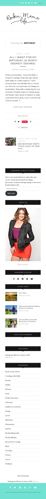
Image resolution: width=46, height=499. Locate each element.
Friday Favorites (11, 398)
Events (8, 380)
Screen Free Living (12, 442)
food (27, 139)
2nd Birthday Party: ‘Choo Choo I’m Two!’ (29, 145)
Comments (23, 116)
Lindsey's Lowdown (13, 407)
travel (7, 459)
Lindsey (24, 127)
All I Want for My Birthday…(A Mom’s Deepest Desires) (23, 60)
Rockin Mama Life (12, 433)
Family (20, 54)
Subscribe (11, 193)
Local (7, 415)
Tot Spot (8, 451)
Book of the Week (12, 372)
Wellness (8, 464)
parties (21, 141)
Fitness (8, 389)
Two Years (23, 293)
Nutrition (9, 420)
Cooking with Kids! (12, 376)
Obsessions (9, 424)
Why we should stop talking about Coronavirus (29, 307)
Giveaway (9, 402)
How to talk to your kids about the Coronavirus (28, 320)
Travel (7, 455)
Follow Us (8, 357)
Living (27, 54)
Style (7, 446)
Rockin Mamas (11, 437)
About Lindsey (23, 264)
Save (25, 122)
